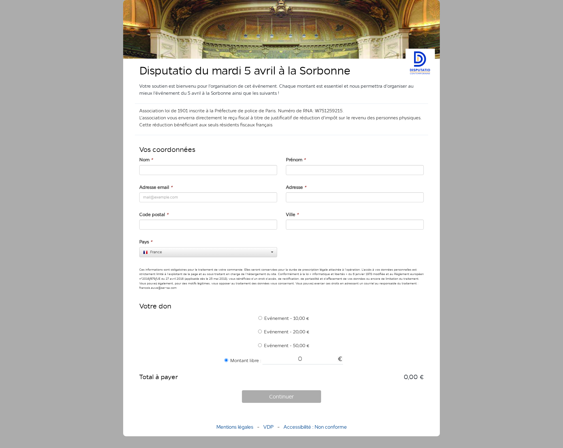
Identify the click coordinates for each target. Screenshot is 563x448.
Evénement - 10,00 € (286, 318)
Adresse (296, 187)
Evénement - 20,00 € (286, 332)
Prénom (296, 159)
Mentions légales (234, 427)
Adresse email (155, 187)
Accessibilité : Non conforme (315, 427)
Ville (292, 214)
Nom (146, 159)
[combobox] (208, 252)
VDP (269, 427)
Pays (145, 242)
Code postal (153, 214)
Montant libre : (245, 360)
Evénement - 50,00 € (286, 345)
